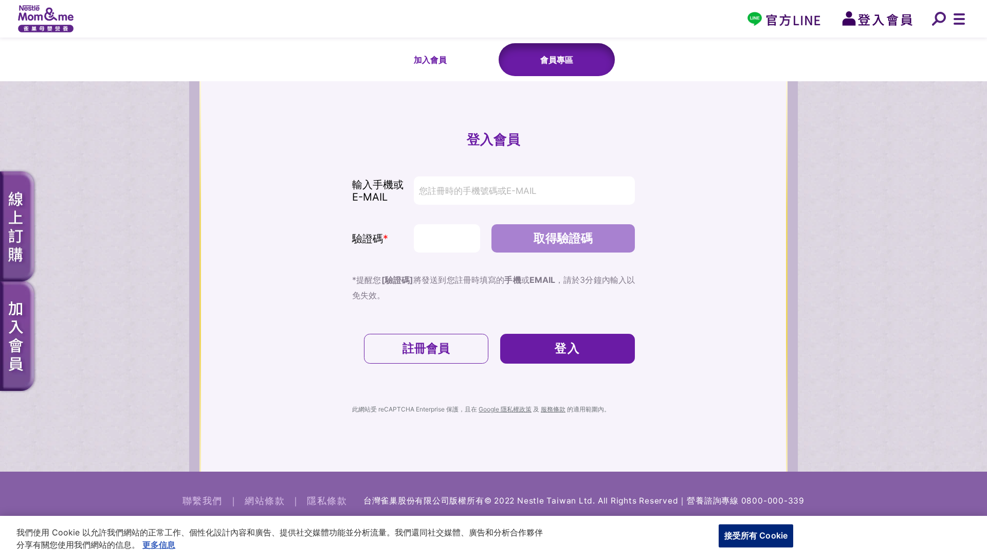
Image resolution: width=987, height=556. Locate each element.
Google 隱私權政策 (505, 409)
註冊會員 (426, 348)
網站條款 (265, 500)
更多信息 (158, 545)
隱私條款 (327, 500)
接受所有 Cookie (756, 535)
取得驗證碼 (563, 238)
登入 (568, 348)
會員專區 (556, 60)
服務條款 (553, 409)
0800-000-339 (773, 501)
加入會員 (430, 60)
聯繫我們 (202, 500)
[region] (493, 536)
